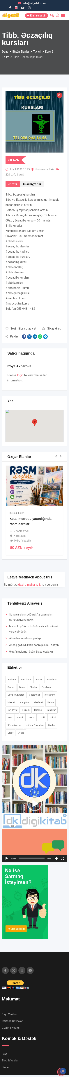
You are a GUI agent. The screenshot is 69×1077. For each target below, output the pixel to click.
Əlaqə (39, 651)
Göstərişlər (34, 695)
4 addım (12, 679)
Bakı (51, 169)
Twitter (31, 717)
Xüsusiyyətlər (14, 725)
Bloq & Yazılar (10, 1060)
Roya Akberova (19, 366)
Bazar (22, 687)
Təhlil (42, 717)
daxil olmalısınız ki (29, 584)
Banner (11, 687)
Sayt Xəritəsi (9, 1014)
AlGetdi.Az (25, 679)
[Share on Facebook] (24, 336)
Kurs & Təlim (17, 513)
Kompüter (24, 702)
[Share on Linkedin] (35, 336)
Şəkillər (51, 725)
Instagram (50, 695)
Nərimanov (41, 169)
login (20, 375)
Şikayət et (54, 328)
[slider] (32, 858)
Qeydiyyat (12, 710)
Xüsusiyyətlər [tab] (32, 184)
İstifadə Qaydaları (35, 725)
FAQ (4, 1054)
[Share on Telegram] (45, 336)
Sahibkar (51, 710)
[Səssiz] (56, 858)
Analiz (39, 679)
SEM (10, 717)
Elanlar (33, 687)
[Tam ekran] (62, 858)
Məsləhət (38, 702)
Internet (11, 702)
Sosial (20, 717)
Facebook (46, 687)
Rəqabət (38, 710)
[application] (34, 803)
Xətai (17, 535)
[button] (34, 423)
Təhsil (52, 717)
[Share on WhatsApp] (40, 336)
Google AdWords (16, 695)
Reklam (26, 710)
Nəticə (50, 702)
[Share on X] (29, 336)
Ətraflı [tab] (12, 184)
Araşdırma (52, 679)
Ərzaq (21, 733)
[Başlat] (6, 858)
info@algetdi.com (34, 3)
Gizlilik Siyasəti (11, 1027)
